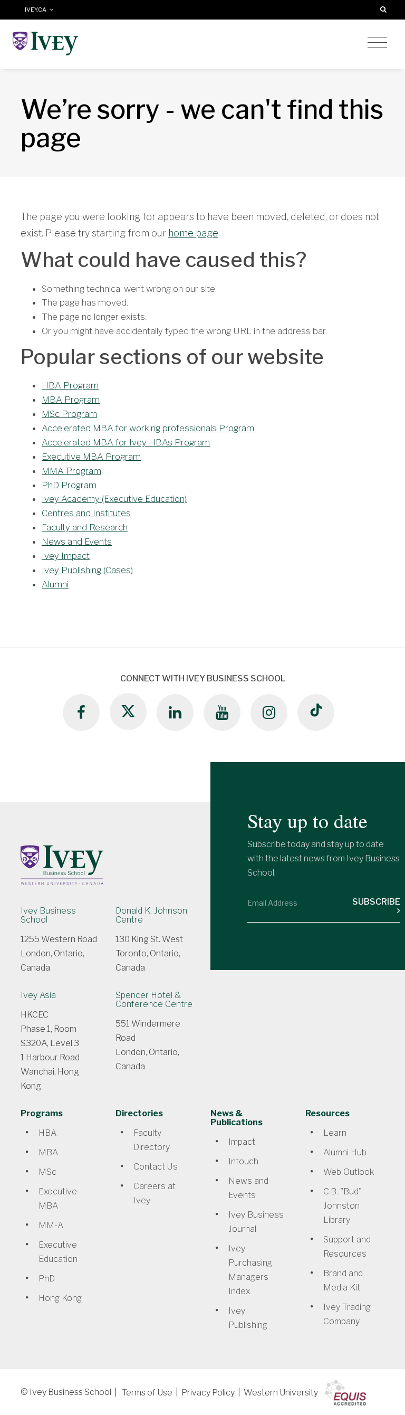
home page (193, 233)
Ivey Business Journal (256, 1222)
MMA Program (71, 471)
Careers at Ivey (154, 1193)
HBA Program (70, 385)
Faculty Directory (151, 1140)
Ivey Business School (48, 915)
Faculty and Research (85, 527)
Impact (241, 1142)
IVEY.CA (37, 10)
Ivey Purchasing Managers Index (250, 1269)
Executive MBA (57, 1198)
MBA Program (71, 399)
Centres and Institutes (86, 513)
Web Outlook (348, 1172)
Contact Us (155, 1167)
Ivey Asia (38, 995)
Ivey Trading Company (347, 1314)
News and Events (77, 541)
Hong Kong (60, 1298)
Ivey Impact (66, 555)
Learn (334, 1133)
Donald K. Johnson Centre (151, 915)
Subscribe (376, 902)
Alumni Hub (345, 1152)
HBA (47, 1133)
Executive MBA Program (91, 456)
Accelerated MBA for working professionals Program (148, 428)
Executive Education (58, 1252)
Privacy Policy (208, 1393)
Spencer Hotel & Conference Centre (153, 999)
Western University (281, 1393)
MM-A (50, 1225)
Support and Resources (347, 1246)
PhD (46, 1279)
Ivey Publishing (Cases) (87, 570)
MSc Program (69, 414)
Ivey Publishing (247, 1318)
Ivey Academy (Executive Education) (114, 498)
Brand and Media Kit (343, 1280)
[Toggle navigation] (377, 42)
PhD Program (69, 485)
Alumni (55, 584)
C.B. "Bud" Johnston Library (342, 1205)
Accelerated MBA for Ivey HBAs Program (126, 442)
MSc (47, 1172)
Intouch (243, 1161)
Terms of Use (147, 1393)
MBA (48, 1152)
